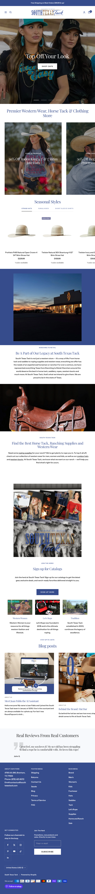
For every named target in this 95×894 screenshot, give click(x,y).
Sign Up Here (47, 592)
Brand (71, 772)
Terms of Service (38, 800)
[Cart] (89, 12)
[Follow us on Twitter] (14, 845)
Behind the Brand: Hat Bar (73, 709)
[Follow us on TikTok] (20, 851)
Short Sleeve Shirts (64, 208)
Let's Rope (73, 809)
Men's (71, 777)
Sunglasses (43, 208)
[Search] (11, 12)
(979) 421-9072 (17, 779)
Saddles (72, 800)
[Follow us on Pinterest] (8, 851)
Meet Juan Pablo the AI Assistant (22, 701)
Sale (70, 823)
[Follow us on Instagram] (20, 845)
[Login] (84, 12)
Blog (33, 791)
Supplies (72, 814)
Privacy (34, 795)
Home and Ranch (76, 818)
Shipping (35, 772)
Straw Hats (27, 208)
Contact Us (36, 782)
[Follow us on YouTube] (14, 851)
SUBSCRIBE (47, 852)
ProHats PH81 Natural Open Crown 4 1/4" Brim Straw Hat (21, 253)
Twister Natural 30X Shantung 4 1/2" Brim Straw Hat (57, 253)
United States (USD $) (14, 868)
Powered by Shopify (28, 875)
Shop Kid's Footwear (47, 66)
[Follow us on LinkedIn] (8, 857)
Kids (70, 786)
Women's (73, 782)
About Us (8, 697)
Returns (34, 777)
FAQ (33, 805)
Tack (71, 805)
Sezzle (34, 786)
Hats (71, 795)
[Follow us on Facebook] (8, 845)
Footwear (73, 791)
